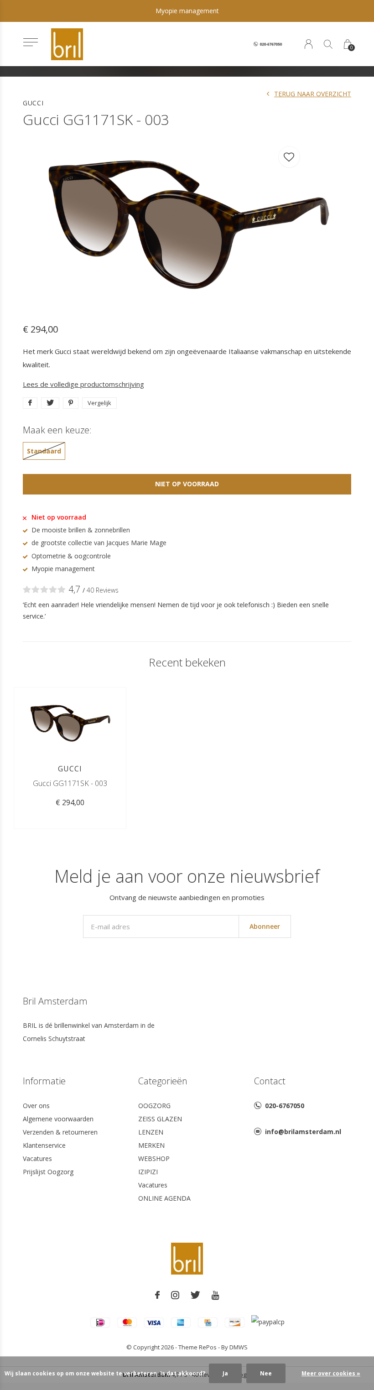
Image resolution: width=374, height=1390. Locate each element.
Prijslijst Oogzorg (48, 1171)
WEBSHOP (154, 1158)
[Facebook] (157, 1295)
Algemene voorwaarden (58, 1118)
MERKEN (151, 1145)
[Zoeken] (328, 44)
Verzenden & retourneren (60, 1132)
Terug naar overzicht (312, 93)
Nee (266, 1373)
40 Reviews (103, 590)
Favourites (289, 157)
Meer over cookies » (330, 1373)
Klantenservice (44, 1145)
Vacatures (37, 1158)
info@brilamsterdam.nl (303, 1131)
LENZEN (150, 1132)
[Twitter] (195, 1295)
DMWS (238, 1347)
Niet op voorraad (187, 483)
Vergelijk (99, 403)
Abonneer (264, 926)
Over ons (36, 1105)
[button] (30, 42)
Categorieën (162, 1081)
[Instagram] (175, 1295)
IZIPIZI (148, 1171)
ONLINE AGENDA (164, 1198)
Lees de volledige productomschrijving (83, 384)
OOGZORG (154, 1105)
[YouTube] (215, 1295)
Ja (225, 1373)
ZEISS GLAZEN (160, 1118)
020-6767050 (284, 1105)
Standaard (44, 451)
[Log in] (308, 44)
